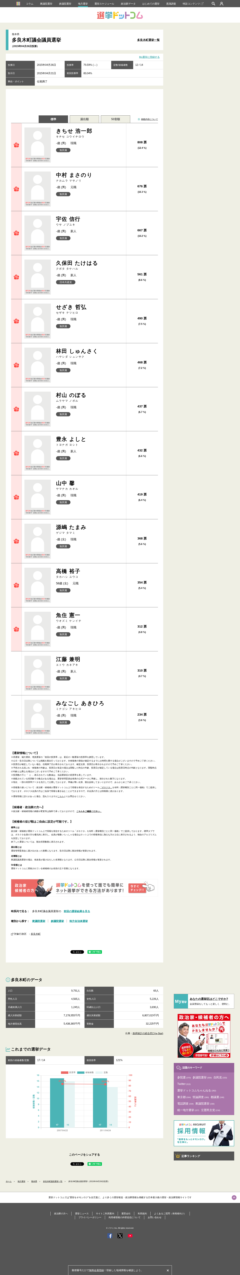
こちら (60, 796)
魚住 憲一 (69, 617)
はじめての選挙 (151, 3)
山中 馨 (67, 485)
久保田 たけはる (77, 265)
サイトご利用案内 (105, 1213)
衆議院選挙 (46, 3)
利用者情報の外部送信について (125, 1217)
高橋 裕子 (68, 573)
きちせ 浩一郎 (74, 133)
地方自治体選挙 (78, 921)
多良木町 (36, 933)
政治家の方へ (61, 1213)
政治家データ (128, 3)
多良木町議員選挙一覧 (52, 1181)
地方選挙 (83, 3)
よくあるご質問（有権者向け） (170, 1213)
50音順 (115, 119)
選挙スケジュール (104, 3)
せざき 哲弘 (71, 309)
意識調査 (171, 3)
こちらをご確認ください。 (89, 811)
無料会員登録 (96, 1270)
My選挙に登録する (149, 57)
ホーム (9, 1181)
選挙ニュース (82, 1213)
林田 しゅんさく (77, 353)
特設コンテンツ (191, 3)
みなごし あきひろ (80, 705)
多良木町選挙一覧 (148, 39)
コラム (29, 3)
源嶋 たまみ (71, 529)
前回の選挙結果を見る (77, 911)
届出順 (84, 119)
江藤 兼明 (68, 661)
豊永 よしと (71, 441)
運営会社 (126, 1213)
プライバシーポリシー (90, 1217)
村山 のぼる (71, 397)
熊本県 (34, 1181)
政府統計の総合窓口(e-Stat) (148, 1033)
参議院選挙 (65, 3)
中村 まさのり (74, 177)
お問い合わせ (154, 1217)
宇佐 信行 (68, 221)
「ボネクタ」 (106, 787)
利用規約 (142, 1213)
